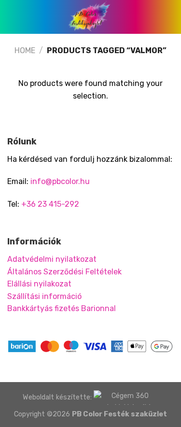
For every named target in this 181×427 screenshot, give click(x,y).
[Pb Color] (90, 17)
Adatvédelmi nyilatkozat (52, 259)
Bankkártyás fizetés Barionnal (61, 308)
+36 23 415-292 (50, 204)
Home (24, 50)
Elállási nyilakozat (39, 283)
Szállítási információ (44, 296)
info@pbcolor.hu (60, 181)
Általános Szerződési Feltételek (64, 271)
